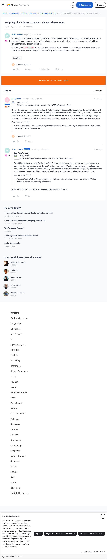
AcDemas (14, 270)
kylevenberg (15, 285)
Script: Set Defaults (12, 243)
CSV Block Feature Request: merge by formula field (25, 220)
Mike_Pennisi (17, 34)
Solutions (14, 349)
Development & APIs (48, 13)
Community (14, 13)
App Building (16, 334)
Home (4, 13)
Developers (15, 440)
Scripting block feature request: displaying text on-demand (28, 213)
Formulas (8, 231)
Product (14, 355)
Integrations (16, 323)
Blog (12, 477)
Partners (14, 429)
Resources (15, 424)
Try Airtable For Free (19, 493)
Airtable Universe (18, 456)
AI (11, 339)
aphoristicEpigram (18, 262)
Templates (15, 450)
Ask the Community (29, 13)
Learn (13, 387)
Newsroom (15, 487)
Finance (14, 381)
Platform (14, 312)
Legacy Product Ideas (13, 223)
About (13, 466)
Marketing (15, 360)
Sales (13, 376)
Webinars (14, 419)
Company (14, 461)
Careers (13, 471)
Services (14, 434)
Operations (15, 365)
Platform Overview (19, 318)
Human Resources (19, 371)
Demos (13, 408)
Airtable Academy (18, 392)
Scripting (17, 58)
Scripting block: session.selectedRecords (21, 235)
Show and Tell (10, 246)
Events (13, 397)
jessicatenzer (16, 277)
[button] (2, 5)
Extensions (15, 328)
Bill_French (16, 98)
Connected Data (18, 344)
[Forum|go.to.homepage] (18, 5)
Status (13, 482)
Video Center (16, 403)
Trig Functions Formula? (14, 228)
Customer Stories (18, 413)
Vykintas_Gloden (18, 292)
